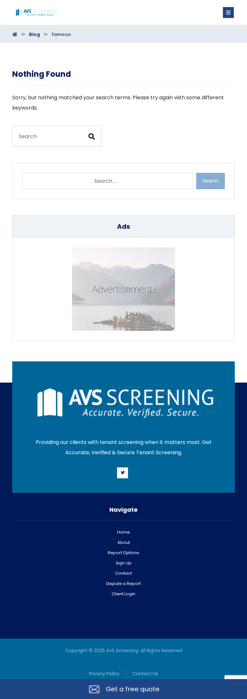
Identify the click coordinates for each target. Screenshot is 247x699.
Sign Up (124, 563)
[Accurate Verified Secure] (36, 12)
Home (123, 532)
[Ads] (123, 289)
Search (210, 181)
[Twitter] (122, 472)
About (123, 542)
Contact (123, 573)
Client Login (123, 594)
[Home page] (14, 34)
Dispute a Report (123, 583)
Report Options (123, 553)
